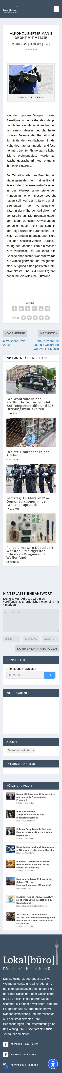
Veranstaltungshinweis (37, 906)
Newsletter (29, 803)
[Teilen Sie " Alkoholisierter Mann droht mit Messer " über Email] (41, 308)
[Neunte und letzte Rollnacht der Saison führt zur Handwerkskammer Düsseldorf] (10, 881)
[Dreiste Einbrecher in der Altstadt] (31, 432)
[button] (56, 9)
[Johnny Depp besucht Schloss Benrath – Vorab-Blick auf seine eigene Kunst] (10, 831)
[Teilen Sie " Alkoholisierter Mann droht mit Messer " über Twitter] (21, 308)
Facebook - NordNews (23, 1054)
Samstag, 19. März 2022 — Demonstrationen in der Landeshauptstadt (27, 501)
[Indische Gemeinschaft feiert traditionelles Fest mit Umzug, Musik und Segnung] (10, 864)
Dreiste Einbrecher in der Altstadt (27, 453)
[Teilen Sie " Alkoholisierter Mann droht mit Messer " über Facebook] (14, 308)
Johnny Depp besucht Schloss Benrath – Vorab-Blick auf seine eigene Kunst (34, 832)
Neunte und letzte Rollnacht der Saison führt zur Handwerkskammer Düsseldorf (34, 882)
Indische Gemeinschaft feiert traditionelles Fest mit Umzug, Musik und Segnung (33, 864)
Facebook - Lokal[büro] (24, 1044)
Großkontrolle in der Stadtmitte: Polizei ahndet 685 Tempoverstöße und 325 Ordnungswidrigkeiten (30, 404)
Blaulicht (35, 44)
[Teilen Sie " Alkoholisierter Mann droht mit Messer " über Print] (47, 308)
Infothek (19, 803)
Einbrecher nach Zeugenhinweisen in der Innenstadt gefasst (30, 814)
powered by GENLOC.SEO (24, 1065)
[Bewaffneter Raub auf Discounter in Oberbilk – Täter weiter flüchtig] (10, 849)
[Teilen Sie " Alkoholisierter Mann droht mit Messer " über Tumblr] (27, 308)
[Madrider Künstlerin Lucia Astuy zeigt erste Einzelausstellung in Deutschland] (10, 899)
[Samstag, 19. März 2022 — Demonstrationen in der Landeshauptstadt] (31, 478)
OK (49, 675)
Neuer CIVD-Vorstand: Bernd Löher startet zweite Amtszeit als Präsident (36, 797)
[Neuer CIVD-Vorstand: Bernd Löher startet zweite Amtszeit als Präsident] (10, 796)
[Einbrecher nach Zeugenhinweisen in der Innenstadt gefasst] (10, 814)
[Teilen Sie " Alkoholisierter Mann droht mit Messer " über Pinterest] (34, 308)
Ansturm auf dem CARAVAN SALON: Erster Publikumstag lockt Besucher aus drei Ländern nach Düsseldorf (35, 919)
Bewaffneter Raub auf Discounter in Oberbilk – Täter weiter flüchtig (35, 848)
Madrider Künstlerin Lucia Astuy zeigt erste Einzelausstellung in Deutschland (34, 899)
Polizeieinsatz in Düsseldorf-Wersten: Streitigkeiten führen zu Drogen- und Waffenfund (30, 552)
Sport (29, 888)
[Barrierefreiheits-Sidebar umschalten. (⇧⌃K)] (53, 1064)
